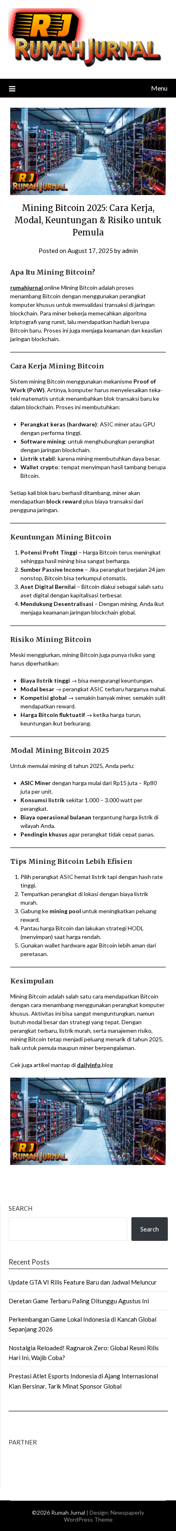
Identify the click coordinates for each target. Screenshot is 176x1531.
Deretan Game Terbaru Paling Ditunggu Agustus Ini (79, 1301)
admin (130, 250)
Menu (159, 88)
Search (20, 1208)
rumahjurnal (26, 287)
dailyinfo (89, 1064)
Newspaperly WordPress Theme (104, 1516)
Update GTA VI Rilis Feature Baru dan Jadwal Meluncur (83, 1282)
